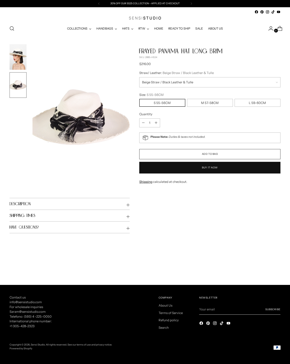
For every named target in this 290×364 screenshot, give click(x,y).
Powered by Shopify (21, 348)
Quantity (145, 114)
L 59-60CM (257, 103)
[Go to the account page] (269, 28)
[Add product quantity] (143, 123)
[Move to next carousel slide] (276, 270)
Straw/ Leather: (176, 73)
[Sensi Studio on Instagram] (267, 12)
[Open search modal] (12, 28)
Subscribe (272, 309)
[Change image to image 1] (18, 57)
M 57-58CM (210, 103)
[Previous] (99, 3)
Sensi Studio (38, 344)
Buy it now (210, 167)
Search (164, 328)
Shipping (145, 182)
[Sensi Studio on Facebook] (256, 12)
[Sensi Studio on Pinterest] (262, 12)
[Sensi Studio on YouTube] (278, 12)
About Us (165, 305)
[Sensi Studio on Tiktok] (273, 12)
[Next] (191, 3)
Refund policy (169, 320)
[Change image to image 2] (18, 85)
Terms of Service (171, 313)
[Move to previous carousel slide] (267, 270)
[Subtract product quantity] (156, 123)
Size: (151, 95)
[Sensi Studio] (145, 18)
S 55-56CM (162, 103)
